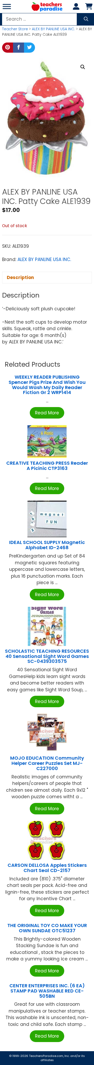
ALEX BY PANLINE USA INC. (53, 29)
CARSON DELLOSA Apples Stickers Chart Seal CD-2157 (47, 868)
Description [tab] (20, 277)
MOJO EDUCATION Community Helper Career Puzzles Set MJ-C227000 (47, 763)
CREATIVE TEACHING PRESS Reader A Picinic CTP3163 (47, 465)
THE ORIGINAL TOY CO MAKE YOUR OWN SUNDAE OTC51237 (47, 928)
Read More (47, 413)
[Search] (86, 19)
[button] (82, 67)
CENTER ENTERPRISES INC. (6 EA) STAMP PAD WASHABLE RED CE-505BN (47, 990)
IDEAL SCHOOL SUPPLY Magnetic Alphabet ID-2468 (47, 545)
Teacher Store (15, 29)
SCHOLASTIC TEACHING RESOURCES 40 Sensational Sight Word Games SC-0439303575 (47, 656)
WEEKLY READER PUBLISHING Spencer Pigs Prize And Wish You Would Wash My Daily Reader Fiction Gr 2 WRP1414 (47, 385)
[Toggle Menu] (7, 6)
